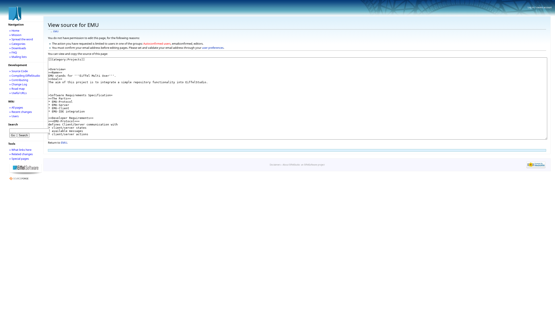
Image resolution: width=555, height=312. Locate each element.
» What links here (20, 150)
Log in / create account (540, 7)
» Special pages (19, 159)
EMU (56, 31)
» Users (14, 116)
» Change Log (18, 84)
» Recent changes (20, 112)
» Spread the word (21, 39)
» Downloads (17, 48)
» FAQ (13, 52)
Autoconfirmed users (157, 44)
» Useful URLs (18, 93)
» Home (14, 30)
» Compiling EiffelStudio (24, 76)
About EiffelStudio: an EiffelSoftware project (304, 164)
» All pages (16, 107)
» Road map (17, 89)
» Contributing (18, 80)
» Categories (17, 44)
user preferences (213, 48)
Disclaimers (275, 164)
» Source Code (18, 71)
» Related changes (21, 154)
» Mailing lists (18, 57)
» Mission (15, 35)
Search (13, 124)
